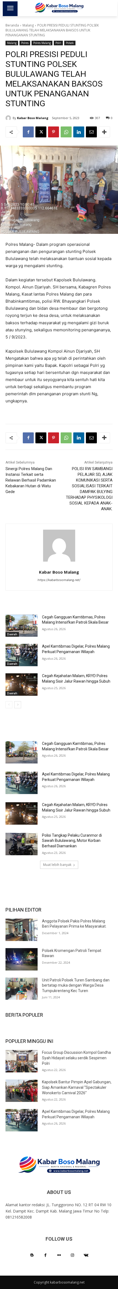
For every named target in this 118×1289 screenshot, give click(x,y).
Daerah (12, 634)
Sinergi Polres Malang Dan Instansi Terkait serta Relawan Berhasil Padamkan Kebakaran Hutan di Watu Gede (30, 480)
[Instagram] (72, 1255)
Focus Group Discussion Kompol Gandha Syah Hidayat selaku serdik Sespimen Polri (76, 1057)
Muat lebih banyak (57, 864)
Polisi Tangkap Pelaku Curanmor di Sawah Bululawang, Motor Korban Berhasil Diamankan (72, 840)
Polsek (70, 43)
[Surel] (91, 131)
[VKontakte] (86, 1255)
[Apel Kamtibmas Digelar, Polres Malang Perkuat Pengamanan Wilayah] (21, 655)
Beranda (12, 25)
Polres (25, 43)
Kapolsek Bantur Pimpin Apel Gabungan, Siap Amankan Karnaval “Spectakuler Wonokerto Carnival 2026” (76, 1087)
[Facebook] (28, 131)
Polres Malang (42, 43)
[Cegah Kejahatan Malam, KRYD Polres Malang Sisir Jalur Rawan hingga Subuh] (21, 684)
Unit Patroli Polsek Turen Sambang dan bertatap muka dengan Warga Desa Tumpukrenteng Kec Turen (75, 985)
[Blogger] (32, 1255)
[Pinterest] (53, 131)
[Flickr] (59, 1255)
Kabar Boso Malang (32, 118)
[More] (104, 131)
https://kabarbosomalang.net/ (59, 580)
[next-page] (17, 704)
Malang (28, 25)
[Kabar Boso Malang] (9, 118)
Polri (58, 43)
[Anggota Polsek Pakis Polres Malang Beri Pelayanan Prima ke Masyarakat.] (21, 930)
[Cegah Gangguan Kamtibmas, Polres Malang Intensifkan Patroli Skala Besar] (21, 626)
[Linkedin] (78, 131)
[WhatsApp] (66, 131)
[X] (40, 131)
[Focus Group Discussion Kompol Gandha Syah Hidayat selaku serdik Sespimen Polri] (21, 1061)
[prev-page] (8, 704)
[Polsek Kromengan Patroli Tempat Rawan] (21, 959)
